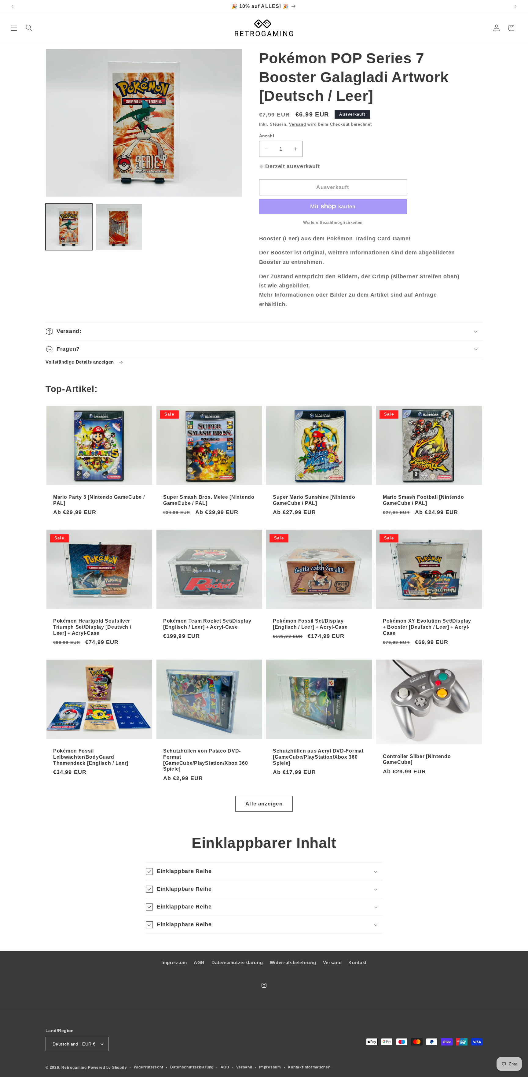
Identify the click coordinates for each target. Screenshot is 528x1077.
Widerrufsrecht (148, 1067)
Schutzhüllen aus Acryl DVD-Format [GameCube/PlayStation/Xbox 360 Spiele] (318, 757)
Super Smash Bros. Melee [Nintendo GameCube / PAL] (209, 499)
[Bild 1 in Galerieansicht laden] (69, 227)
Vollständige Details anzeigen (81, 362)
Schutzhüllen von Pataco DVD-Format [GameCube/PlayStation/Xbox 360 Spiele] (205, 760)
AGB (199, 962)
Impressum (174, 962)
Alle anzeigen (263, 803)
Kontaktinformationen (309, 1067)
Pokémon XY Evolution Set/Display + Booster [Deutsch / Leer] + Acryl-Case (427, 627)
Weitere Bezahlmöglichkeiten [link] (333, 222)
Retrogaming (73, 1067)
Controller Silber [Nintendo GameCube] (417, 759)
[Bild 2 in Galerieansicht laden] (119, 227)
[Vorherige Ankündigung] (12, 6)
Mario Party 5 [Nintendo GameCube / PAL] (99, 499)
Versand (297, 124)
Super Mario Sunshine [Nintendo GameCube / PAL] (314, 499)
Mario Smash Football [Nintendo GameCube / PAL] (423, 499)
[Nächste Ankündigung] (515, 6)
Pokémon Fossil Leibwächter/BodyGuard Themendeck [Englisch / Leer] (90, 757)
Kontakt (357, 962)
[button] (14, 27)
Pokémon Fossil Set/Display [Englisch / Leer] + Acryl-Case (310, 624)
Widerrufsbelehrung (293, 962)
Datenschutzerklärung (237, 962)
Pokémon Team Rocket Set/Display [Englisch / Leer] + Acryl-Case (207, 624)
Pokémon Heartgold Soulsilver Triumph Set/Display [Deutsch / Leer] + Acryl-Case (92, 627)
